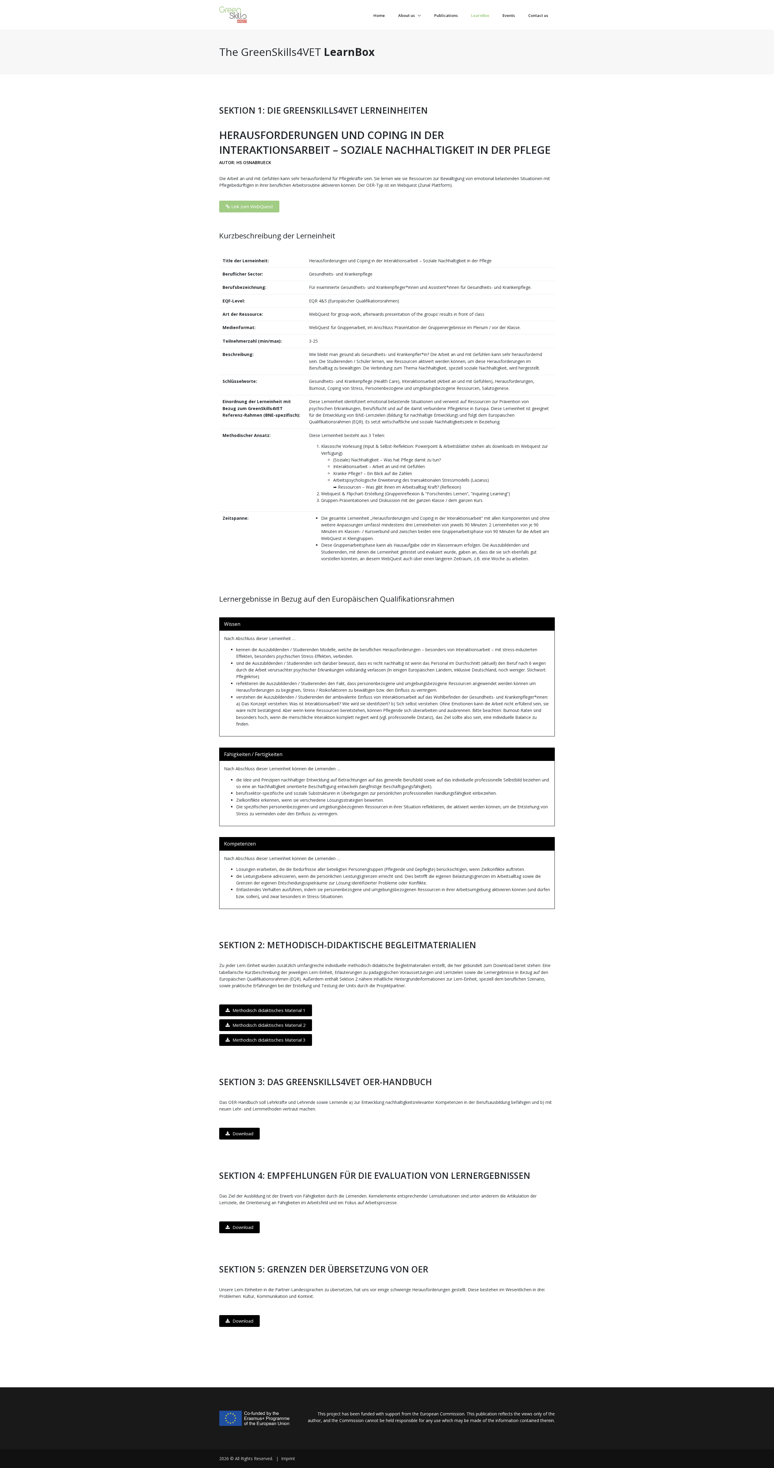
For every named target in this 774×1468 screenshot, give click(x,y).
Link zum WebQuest (252, 206)
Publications (446, 15)
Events (508, 15)
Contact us (538, 15)
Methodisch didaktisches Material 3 (268, 1040)
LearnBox (480, 15)
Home (379, 15)
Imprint (288, 1458)
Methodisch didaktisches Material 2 (268, 1025)
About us (407, 15)
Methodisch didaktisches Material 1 (268, 1010)
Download (242, 1133)
